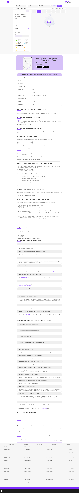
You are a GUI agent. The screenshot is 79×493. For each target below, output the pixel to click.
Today (51, 5)
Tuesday (63, 11)
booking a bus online (55, 271)
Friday (44, 11)
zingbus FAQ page (43, 408)
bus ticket (28, 314)
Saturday (49, 11)
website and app (40, 308)
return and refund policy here (25, 285)
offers (44, 439)
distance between (24, 277)
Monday (58, 11)
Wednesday (34, 11)
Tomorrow (54, 5)
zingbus (18, 120)
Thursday (39, 11)
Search (59, 5)
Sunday (53, 11)
